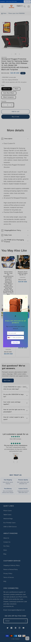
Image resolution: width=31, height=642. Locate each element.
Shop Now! (16, 342)
